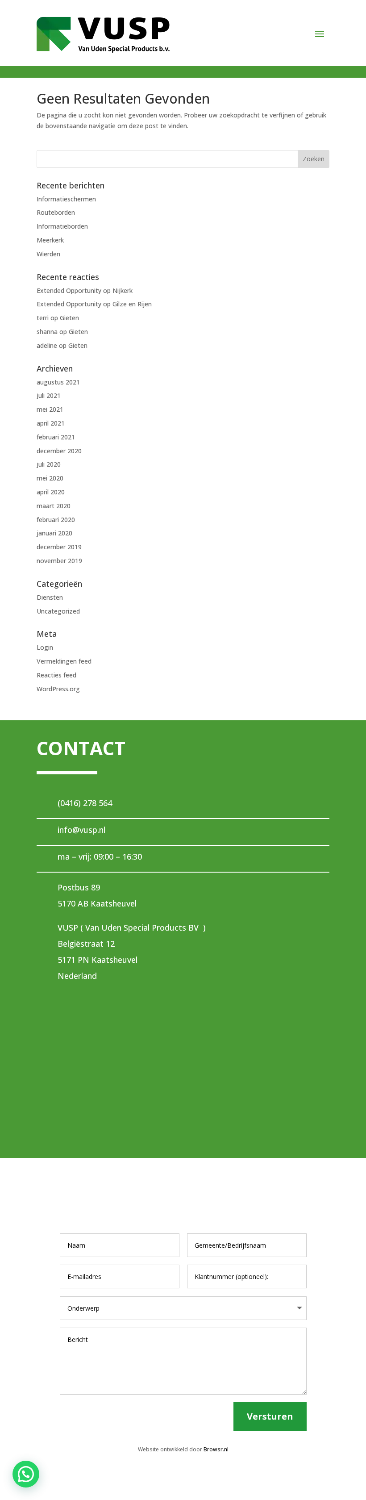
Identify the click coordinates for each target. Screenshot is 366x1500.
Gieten (69, 317)
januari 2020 (54, 533)
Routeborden (56, 212)
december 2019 (59, 547)
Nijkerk (122, 290)
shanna (47, 331)
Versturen (270, 1416)
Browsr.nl (216, 1449)
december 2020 (59, 451)
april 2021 (51, 423)
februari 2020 (56, 519)
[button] (25, 1474)
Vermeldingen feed (64, 661)
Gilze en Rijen (132, 304)
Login (45, 647)
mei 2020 (50, 478)
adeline (47, 345)
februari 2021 (56, 437)
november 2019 (59, 560)
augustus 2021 (58, 382)
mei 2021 (50, 409)
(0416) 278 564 (85, 803)
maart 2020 (54, 505)
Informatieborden (62, 226)
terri (43, 317)
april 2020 (51, 492)
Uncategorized (58, 611)
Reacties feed (56, 675)
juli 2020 (49, 464)
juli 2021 (49, 395)
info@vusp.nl (81, 829)
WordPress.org (58, 689)
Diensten (50, 597)
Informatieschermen (66, 199)
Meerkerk (50, 240)
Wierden (48, 254)
